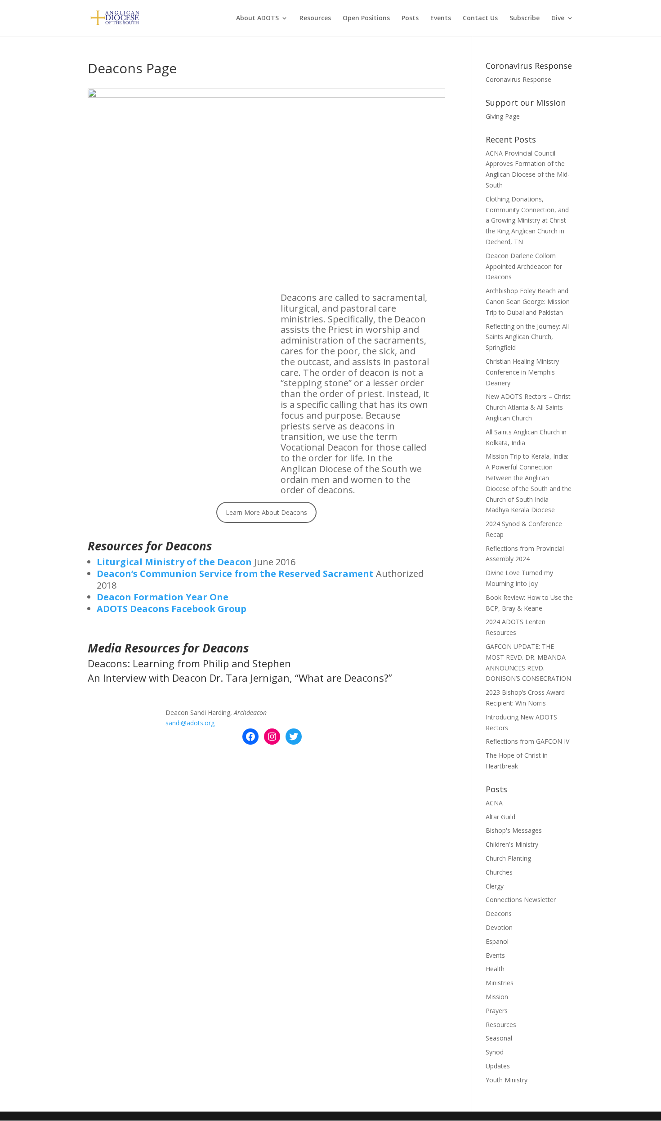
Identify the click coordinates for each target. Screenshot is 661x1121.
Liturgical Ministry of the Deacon (174, 562)
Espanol (497, 941)
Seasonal (499, 1038)
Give (557, 18)
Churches (499, 872)
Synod (495, 1052)
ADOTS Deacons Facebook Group (171, 609)
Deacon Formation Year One (162, 597)
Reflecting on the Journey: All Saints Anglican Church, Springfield (527, 337)
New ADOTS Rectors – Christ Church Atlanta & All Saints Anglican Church (528, 407)
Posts (410, 18)
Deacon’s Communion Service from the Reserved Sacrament (235, 573)
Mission (497, 996)
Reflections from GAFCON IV (527, 741)
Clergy (495, 886)
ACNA (494, 803)
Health (495, 969)
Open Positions (366, 18)
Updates (498, 1066)
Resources (315, 18)
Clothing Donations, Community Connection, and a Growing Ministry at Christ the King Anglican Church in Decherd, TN (527, 220)
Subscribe (524, 18)
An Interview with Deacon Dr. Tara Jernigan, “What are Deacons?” (240, 677)
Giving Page (503, 116)
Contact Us (480, 18)
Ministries (500, 982)
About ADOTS (257, 18)
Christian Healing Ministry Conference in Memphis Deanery (522, 372)
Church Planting (508, 858)
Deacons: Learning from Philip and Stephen (189, 663)
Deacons (499, 913)
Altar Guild (500, 817)
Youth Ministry (506, 1080)
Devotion (499, 927)
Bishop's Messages (514, 830)
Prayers (497, 1010)
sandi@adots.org (189, 723)
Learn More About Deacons (266, 512)
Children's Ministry (512, 844)
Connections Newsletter (521, 899)
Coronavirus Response (518, 79)
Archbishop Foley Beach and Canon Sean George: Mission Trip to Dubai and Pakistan (528, 301)
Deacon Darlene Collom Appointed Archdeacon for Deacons (524, 266)
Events (440, 18)
